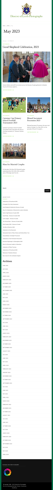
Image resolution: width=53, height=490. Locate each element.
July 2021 (5, 418)
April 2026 (6, 272)
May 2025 (5, 297)
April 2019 (6, 454)
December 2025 (7, 283)
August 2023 (6, 351)
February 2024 (7, 336)
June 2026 (5, 265)
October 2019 (7, 440)
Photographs (6, 44)
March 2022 (6, 401)
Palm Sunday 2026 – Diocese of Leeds (11, 224)
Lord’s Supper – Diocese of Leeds (10, 218)
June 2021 (5, 422)
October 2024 (7, 315)
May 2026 (5, 269)
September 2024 (7, 319)
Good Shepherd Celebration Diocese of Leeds (13, 207)
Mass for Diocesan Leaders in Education (12, 244)
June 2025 (5, 294)
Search (4, 188)
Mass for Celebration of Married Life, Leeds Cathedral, (15, 210)
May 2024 (5, 329)
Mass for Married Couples (13, 164)
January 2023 (6, 372)
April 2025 (6, 301)
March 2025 (6, 304)
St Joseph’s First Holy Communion (10, 204)
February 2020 (7, 436)
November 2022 (7, 376)
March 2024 (6, 333)
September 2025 (7, 290)
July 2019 (5, 447)
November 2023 (7, 340)
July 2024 (5, 322)
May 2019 (5, 451)
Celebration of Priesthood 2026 (10, 201)
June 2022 (5, 390)
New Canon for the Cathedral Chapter (12, 255)
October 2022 (7, 379)
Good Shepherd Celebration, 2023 (21, 47)
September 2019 (7, 443)
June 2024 (5, 326)
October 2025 (7, 287)
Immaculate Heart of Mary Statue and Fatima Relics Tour (16, 233)
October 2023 (7, 344)
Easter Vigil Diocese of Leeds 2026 (11, 213)
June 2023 (5, 358)
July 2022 (5, 386)
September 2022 (7, 383)
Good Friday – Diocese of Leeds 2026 (11, 215)
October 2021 (7, 411)
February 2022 (7, 404)
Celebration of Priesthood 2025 (10, 250)
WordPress (14, 488)
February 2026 (7, 279)
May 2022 (5, 394)
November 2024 (7, 312)
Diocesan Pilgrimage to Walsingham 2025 (12, 241)
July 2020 (5, 429)
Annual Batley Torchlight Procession (11, 235)
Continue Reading (7, 89)
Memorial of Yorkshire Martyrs (10, 253)
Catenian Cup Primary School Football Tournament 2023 (12, 120)
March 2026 (6, 276)
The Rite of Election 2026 (9, 227)
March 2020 (6, 433)
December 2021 (7, 408)
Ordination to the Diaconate (9, 230)
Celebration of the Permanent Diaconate (12, 238)
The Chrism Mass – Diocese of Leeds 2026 (12, 221)
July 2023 (5, 354)
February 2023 (7, 369)
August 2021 (6, 415)
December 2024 (7, 308)
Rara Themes (17, 486)
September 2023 (7, 347)
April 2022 (6, 397)
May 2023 (5, 361)
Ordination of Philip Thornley (9, 247)
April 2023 (6, 365)
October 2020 (7, 426)
